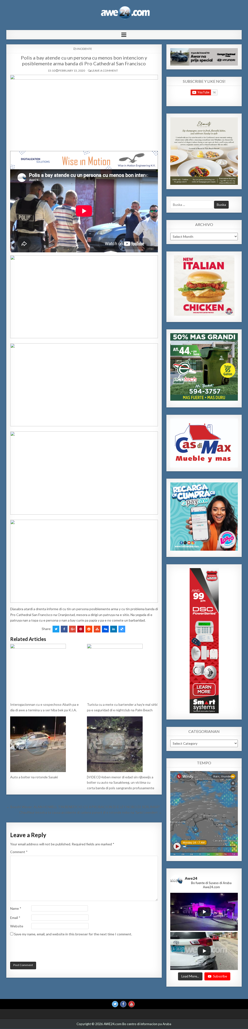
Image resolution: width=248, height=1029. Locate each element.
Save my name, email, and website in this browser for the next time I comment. (73, 934)
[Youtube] (131, 1004)
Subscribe (220, 976)
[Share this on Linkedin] (113, 629)
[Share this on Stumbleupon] (97, 629)
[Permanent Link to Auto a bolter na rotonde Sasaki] (45, 744)
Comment (19, 852)
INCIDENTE (84, 49)
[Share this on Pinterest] (80, 629)
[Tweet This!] (56, 629)
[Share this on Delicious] (121, 629)
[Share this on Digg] (105, 629)
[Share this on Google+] (72, 629)
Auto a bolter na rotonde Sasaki (34, 777)
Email (15, 918)
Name (15, 908)
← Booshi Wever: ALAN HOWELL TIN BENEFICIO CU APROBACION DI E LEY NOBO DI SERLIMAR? (83, 807)
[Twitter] (115, 1004)
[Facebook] (123, 1004)
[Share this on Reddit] (88, 629)
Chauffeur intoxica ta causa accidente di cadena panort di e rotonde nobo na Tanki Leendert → (90, 812)
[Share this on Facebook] (64, 629)
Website (16, 926)
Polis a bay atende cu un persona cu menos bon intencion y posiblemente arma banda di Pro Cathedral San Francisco (84, 60)
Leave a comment (104, 70)
